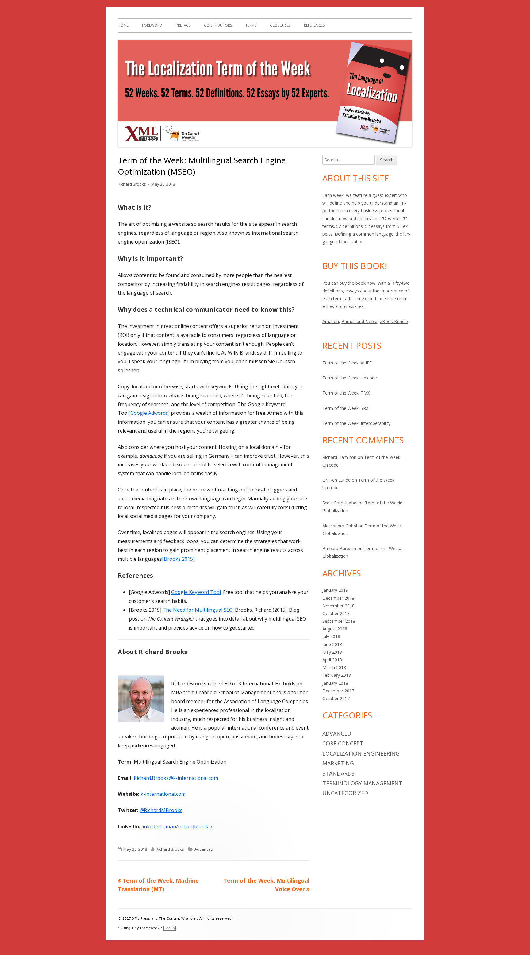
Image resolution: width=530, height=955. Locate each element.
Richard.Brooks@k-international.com (176, 778)
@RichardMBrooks (161, 810)
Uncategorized (345, 793)
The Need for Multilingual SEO (198, 610)
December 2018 (338, 598)
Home (123, 25)
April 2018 (332, 660)
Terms (250, 25)
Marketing (338, 763)
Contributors (218, 25)
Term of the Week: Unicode (349, 378)
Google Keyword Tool (196, 592)
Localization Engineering (361, 753)
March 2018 (334, 667)
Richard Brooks (132, 184)
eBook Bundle (394, 321)
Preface (183, 25)
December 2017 (338, 691)
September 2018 (338, 621)
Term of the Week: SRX (345, 408)
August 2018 (334, 629)
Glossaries (280, 25)
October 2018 (336, 613)
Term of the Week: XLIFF (347, 363)
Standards (338, 773)
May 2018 (332, 652)
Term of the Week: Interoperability (356, 423)
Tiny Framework (145, 928)
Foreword (152, 25)
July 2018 (331, 636)
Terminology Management (362, 783)
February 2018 (336, 675)
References (314, 25)
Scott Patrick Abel (339, 503)
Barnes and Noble (359, 321)
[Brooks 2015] (178, 559)
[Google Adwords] (149, 413)
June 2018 (332, 644)
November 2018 (338, 606)
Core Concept (342, 743)
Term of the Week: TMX (346, 393)
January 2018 (335, 683)
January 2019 (335, 590)
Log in (169, 928)
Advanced (203, 849)
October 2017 (336, 698)
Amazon (330, 321)
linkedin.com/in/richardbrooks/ (177, 826)
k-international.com (163, 794)
